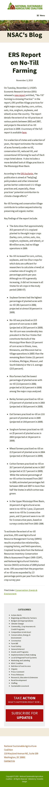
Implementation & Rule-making (23, 655)
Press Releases (17, 674)
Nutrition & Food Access (21, 666)
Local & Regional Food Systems (24, 657)
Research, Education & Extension (24, 677)
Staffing (14, 683)
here (24, 132)
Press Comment (17, 672)
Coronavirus (16, 640)
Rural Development (19, 680)
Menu (42, 15)
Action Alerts (16, 615)
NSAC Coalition (17, 663)
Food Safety (16, 646)
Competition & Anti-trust (21, 632)
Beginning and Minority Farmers (24, 618)
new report (20, 95)
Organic (14, 669)
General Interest (17, 649)
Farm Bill (14, 643)
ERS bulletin (27, 173)
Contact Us (9, 760)
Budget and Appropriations (22, 621)
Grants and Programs (19, 652)
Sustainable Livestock (20, 686)
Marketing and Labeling (20, 660)
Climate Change (17, 623)
